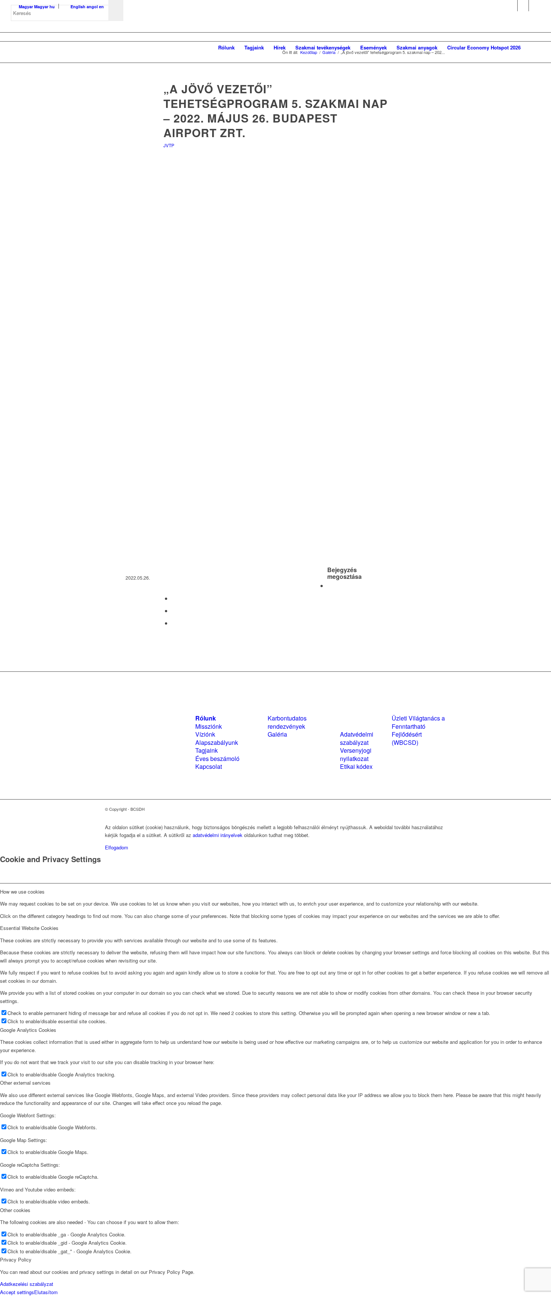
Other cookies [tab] (15, 1210)
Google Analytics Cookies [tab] (28, 1029)
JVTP (168, 145)
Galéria (277, 734)
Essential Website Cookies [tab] (29, 927)
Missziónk (208, 726)
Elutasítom (46, 1292)
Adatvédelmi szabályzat (356, 738)
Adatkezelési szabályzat (26, 1283)
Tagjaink (206, 750)
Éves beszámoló (217, 758)
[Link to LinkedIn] (523, 5)
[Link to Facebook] (511, 5)
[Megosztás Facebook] (329, 585)
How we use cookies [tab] (22, 891)
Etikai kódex (356, 766)
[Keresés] (533, 48)
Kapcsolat (208, 766)
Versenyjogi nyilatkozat (355, 754)
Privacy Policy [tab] (15, 1259)
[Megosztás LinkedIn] (174, 610)
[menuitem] (226, 48)
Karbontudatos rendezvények (287, 722)
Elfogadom (116, 847)
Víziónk (205, 734)
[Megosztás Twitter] (174, 598)
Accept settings (17, 1292)
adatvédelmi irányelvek (218, 835)
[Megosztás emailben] (174, 623)
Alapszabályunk (216, 742)
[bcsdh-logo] (67, 48)
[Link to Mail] (534, 5)
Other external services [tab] (25, 1082)
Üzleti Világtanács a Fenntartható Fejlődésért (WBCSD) (418, 730)
